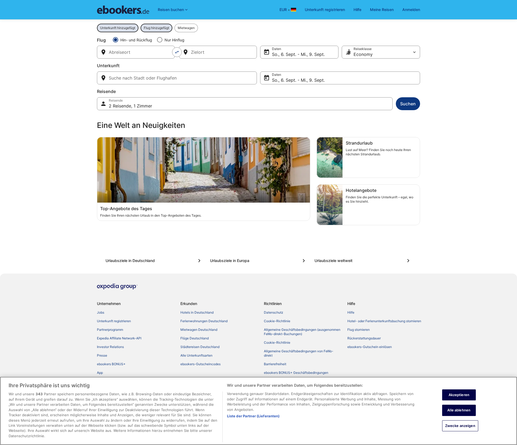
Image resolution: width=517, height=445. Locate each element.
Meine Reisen (382, 9)
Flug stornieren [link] (358, 330)
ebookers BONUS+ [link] (111, 364)
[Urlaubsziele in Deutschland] (154, 260)
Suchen (408, 103)
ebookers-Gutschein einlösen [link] (369, 347)
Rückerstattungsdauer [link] (364, 338)
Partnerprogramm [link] (110, 330)
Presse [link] (102, 355)
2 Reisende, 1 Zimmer (130, 106)
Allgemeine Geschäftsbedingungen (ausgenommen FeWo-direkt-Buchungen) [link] (302, 332)
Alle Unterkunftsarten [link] (196, 355)
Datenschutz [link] (273, 312)
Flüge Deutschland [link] (194, 338)
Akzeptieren (459, 395)
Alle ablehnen (458, 410)
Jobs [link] (100, 312)
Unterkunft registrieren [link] (114, 321)
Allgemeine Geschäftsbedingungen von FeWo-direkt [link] (298, 353)
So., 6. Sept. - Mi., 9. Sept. (298, 54)
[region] (258, 411)
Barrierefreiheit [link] (275, 364)
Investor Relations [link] (110, 347)
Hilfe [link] (350, 312)
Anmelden (411, 9)
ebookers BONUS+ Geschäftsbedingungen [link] (296, 373)
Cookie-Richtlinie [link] (277, 321)
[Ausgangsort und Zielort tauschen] (177, 52)
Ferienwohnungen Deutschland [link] (204, 321)
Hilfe (357, 9)
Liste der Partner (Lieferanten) (253, 416)
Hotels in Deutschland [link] (197, 312)
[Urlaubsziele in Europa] (258, 260)
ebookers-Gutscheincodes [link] (200, 364)
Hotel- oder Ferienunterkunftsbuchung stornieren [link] (384, 321)
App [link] (100, 373)
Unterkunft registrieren (325, 9)
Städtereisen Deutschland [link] (199, 347)
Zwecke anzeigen (460, 426)
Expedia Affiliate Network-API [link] (119, 338)
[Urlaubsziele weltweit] (363, 260)
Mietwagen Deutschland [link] (198, 330)
